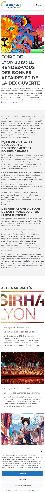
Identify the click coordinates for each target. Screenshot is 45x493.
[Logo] (11, 5)
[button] (42, 451)
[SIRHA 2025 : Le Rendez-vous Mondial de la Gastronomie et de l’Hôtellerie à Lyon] (22, 307)
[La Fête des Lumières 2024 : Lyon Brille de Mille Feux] (22, 368)
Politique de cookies (12, 490)
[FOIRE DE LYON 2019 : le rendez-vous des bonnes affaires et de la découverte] (22, 34)
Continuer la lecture (11, 102)
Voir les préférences (22, 486)
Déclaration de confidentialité (28, 490)
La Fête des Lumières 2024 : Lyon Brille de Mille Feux (21, 394)
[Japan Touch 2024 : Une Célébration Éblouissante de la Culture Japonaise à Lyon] (22, 429)
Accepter (23, 474)
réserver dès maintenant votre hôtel (26, 263)
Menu (39, 5)
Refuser (22, 480)
